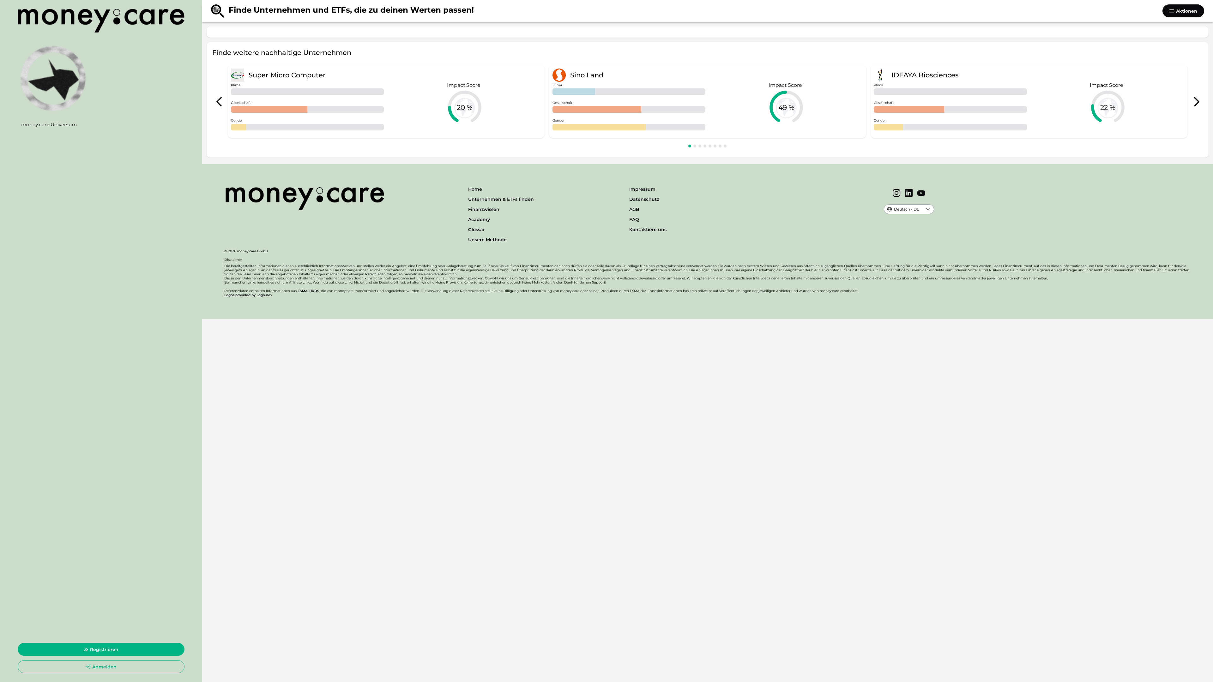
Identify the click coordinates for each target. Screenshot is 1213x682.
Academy (479, 219)
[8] (725, 146)
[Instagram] (897, 193)
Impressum (642, 189)
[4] (704, 146)
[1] (689, 146)
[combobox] (903, 209)
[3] (699, 146)
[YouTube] (921, 193)
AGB (634, 209)
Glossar (476, 229)
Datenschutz (644, 199)
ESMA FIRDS (308, 291)
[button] (928, 209)
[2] (694, 146)
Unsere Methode (487, 239)
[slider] (465, 107)
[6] (715, 146)
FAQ (634, 219)
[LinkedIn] (909, 193)
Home (475, 189)
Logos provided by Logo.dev (248, 295)
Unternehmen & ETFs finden (501, 199)
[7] (720, 146)
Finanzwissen (483, 209)
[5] (710, 146)
